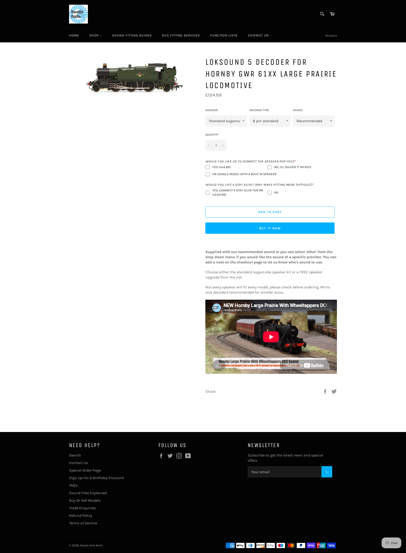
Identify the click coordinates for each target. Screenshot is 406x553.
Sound (298, 110)
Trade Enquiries (82, 508)
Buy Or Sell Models (84, 500)
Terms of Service (83, 523)
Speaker (211, 110)
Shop (94, 35)
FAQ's (73, 485)
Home (74, 35)
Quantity (212, 134)
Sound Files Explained (88, 493)
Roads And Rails (91, 545)
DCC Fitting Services (181, 35)
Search (75, 455)
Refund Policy (80, 515)
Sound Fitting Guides (132, 35)
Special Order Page (85, 470)
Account (331, 35)
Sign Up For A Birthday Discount (96, 478)
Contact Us (259, 35)
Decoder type (259, 110)
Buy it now (270, 228)
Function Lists (223, 35)
